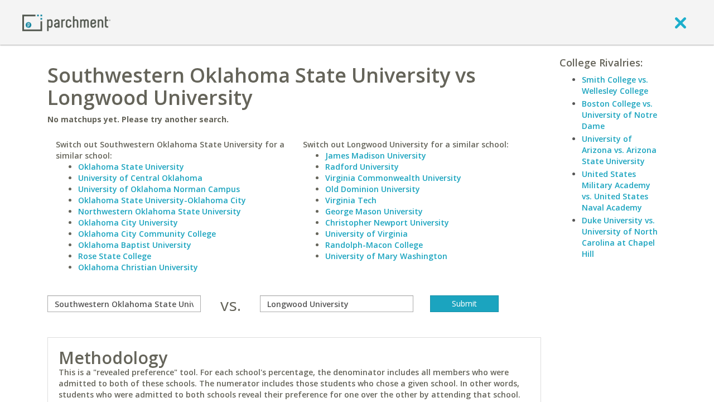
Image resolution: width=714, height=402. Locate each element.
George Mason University (374, 211)
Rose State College (114, 256)
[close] (680, 22)
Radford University (362, 166)
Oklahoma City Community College (147, 233)
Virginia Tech (351, 200)
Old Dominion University (372, 189)
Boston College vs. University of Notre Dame (619, 114)
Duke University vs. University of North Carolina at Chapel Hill (620, 237)
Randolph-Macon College (374, 245)
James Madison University (375, 155)
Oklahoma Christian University (138, 267)
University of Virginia (366, 233)
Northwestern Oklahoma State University (159, 211)
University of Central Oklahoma (140, 178)
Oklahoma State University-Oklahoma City (162, 200)
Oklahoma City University (128, 222)
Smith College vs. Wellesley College (615, 85)
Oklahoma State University (131, 166)
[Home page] (66, 22)
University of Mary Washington (386, 256)
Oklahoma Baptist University (134, 245)
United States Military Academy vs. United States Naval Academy (616, 191)
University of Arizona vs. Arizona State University (619, 149)
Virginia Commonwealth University (393, 178)
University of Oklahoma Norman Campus (159, 189)
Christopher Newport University (387, 222)
